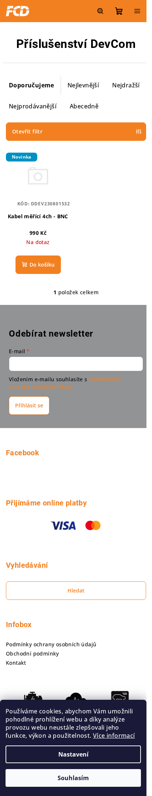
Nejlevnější (83, 85)
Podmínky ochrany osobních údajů (51, 644)
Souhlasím (73, 778)
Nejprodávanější (32, 106)
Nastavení (73, 754)
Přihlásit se (29, 405)
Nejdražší (126, 85)
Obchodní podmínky (32, 653)
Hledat (76, 590)
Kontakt (16, 662)
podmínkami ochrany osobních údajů (65, 383)
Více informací (114, 735)
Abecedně (84, 106)
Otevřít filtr (27, 131)
